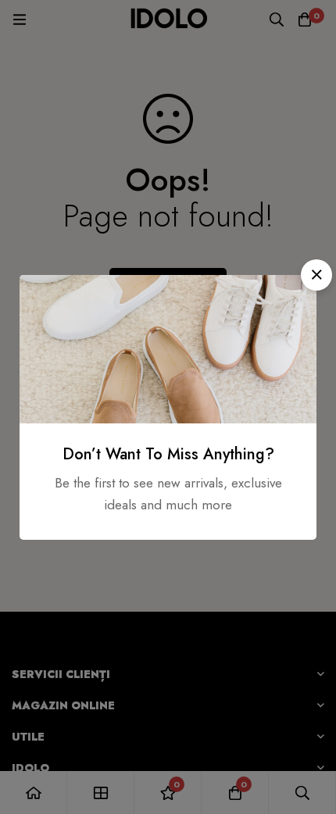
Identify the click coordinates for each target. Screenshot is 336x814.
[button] (316, 275)
